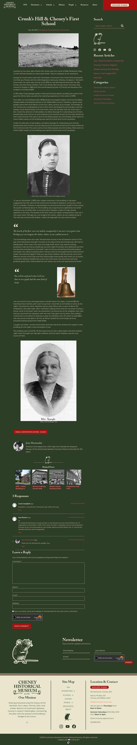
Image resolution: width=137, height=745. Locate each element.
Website (15, 603)
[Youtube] (104, 49)
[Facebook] (99, 49)
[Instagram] (94, 49)
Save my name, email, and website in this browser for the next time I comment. (46, 611)
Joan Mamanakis (27, 540)
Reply (19, 510)
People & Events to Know (104, 95)
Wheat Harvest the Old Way (106, 69)
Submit (128, 662)
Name (15, 587)
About (94, 5)
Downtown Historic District (104, 88)
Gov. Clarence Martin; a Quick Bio (109, 61)
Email (15, 595)
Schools (49, 5)
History (62, 5)
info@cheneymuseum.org (101, 702)
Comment (17, 561)
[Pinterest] (109, 49)
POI (25, 5)
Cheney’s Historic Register (105, 65)
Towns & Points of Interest (104, 103)
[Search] (122, 25)
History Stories (99, 91)
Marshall (97, 78)
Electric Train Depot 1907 (105, 73)
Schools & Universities (48, 30)
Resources (84, 5)
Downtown (35, 5)
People (71, 5)
